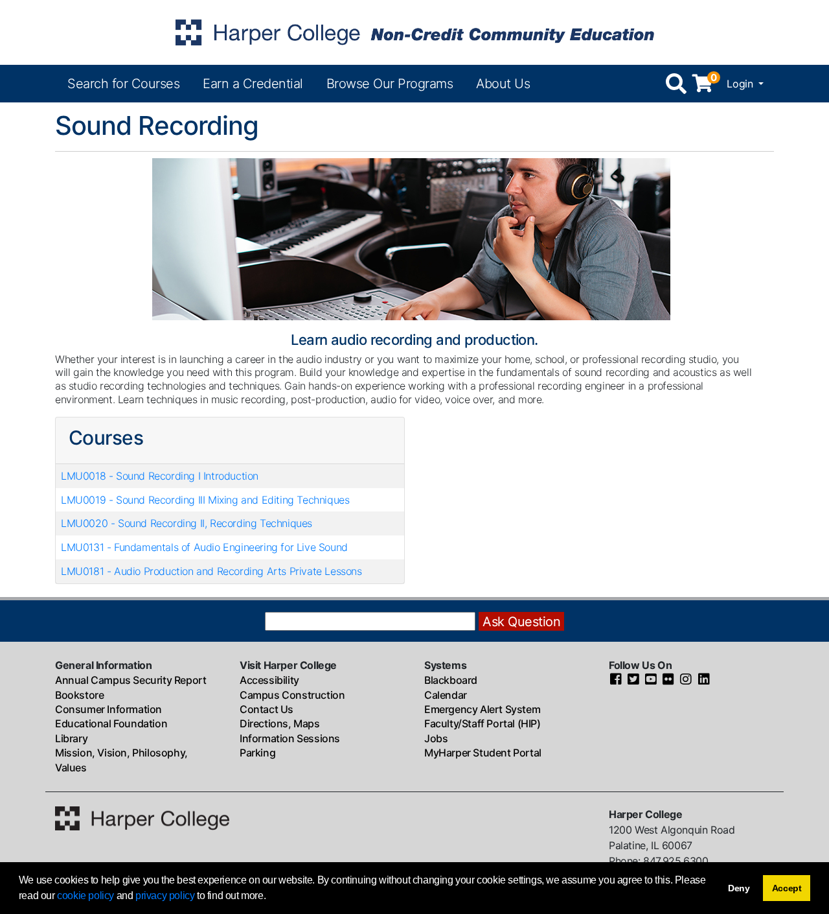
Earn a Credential (253, 83)
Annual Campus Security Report (130, 680)
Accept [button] (787, 888)
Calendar (445, 694)
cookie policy (85, 895)
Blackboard (450, 680)
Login (741, 83)
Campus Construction (292, 694)
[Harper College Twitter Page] (633, 680)
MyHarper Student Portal (482, 752)
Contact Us (266, 709)
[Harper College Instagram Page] (686, 680)
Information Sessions (290, 738)
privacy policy (164, 895)
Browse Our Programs (389, 83)
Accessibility (269, 680)
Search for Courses (123, 83)
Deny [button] (739, 888)
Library (71, 738)
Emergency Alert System (482, 709)
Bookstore (79, 694)
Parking (257, 752)
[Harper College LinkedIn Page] (704, 680)
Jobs (436, 738)
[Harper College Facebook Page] (616, 680)
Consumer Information (108, 709)
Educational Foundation (111, 723)
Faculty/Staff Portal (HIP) (482, 723)
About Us (503, 83)
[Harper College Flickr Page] (668, 680)
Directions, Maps (280, 723)
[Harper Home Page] (142, 817)
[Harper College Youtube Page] (651, 680)
